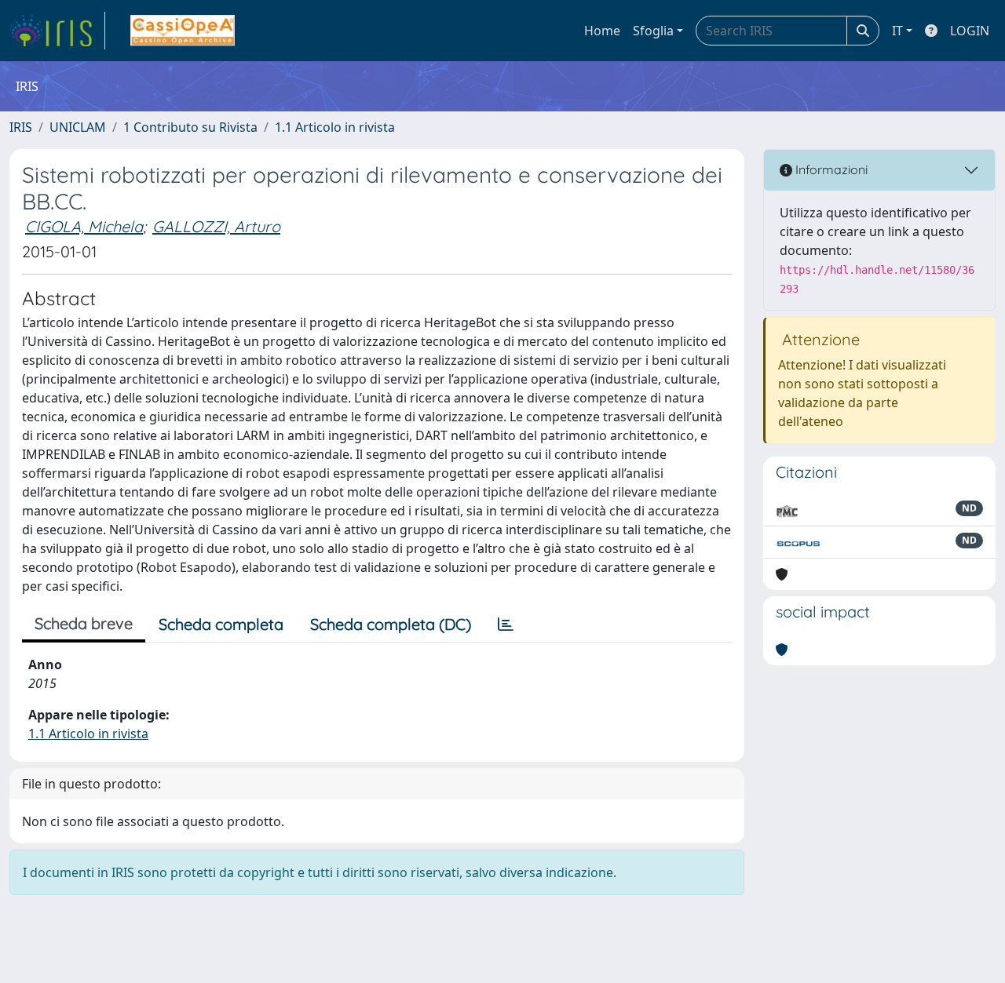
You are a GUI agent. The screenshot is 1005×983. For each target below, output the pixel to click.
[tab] (505, 624)
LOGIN (969, 30)
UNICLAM (77, 127)
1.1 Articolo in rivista (335, 127)
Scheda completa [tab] (221, 624)
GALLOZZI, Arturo (216, 226)
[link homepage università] (182, 30)
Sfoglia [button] (653, 30)
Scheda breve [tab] (84, 623)
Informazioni (830, 169)
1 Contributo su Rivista (190, 127)
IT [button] (897, 30)
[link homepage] (57, 30)
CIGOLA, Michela (84, 226)
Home (602, 30)
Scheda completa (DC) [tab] (390, 624)
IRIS (20, 127)
